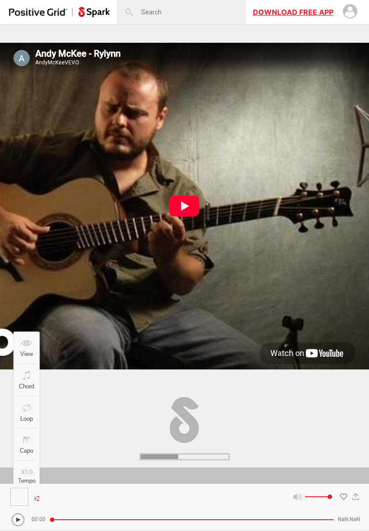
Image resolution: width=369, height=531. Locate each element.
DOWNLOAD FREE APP (293, 12)
